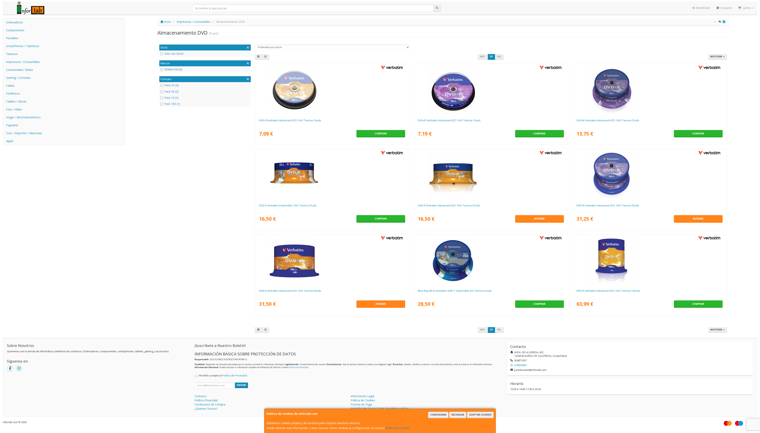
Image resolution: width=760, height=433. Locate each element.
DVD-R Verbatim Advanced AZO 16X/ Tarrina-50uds (290, 290)
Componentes (15, 30)
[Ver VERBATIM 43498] (491, 90)
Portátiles (12, 38)
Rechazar (457, 414)
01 (491, 56)
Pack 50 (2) (171, 91)
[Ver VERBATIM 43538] (332, 175)
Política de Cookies (397, 428)
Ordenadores (14, 22)
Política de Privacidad (298, 367)
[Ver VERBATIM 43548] (332, 260)
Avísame (539, 218)
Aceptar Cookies (480, 414)
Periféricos (13, 93)
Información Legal (362, 396)
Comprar (381, 133)
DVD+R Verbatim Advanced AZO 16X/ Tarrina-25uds (608, 120)
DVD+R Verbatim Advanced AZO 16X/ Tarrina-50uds (608, 205)
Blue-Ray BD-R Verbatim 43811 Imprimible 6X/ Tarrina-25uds (455, 290)
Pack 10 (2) (171, 98)
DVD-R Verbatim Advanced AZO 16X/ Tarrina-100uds (608, 290)
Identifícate (702, 8)
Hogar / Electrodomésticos (23, 117)
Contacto (725, 8)
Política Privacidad (206, 400)
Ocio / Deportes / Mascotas (24, 133)
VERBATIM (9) (173, 69)
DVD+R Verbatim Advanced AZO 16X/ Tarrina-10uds (449, 120)
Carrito (747, 8)
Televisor (12, 54)
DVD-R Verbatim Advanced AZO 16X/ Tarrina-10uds (290, 120)
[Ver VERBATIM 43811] (491, 260)
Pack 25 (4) (171, 85)
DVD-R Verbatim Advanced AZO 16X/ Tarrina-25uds (449, 205)
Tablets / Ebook (16, 101)
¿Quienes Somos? (206, 408)
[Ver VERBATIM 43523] (332, 90)
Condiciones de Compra (210, 404)
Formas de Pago (361, 404)
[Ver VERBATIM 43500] (649, 90)
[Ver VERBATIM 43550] (649, 175)
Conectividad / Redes (19, 70)
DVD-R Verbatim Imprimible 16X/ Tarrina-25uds (287, 205)
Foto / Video (14, 109)
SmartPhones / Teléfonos (22, 46)
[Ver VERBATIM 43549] (649, 260)
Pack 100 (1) (172, 104)
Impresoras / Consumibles (23, 62)
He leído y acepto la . (223, 375)
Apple (9, 141)
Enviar (241, 385)
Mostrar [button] (716, 56)
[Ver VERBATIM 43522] (491, 175)
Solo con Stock (173, 53)
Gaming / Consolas (18, 78)
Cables (10, 85)
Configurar (438, 414)
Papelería (12, 125)
